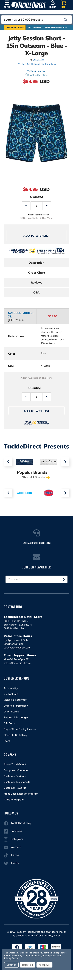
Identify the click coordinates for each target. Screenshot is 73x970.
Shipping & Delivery (15, 699)
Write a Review (36, 71)
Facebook (16, 831)
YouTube (16, 847)
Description (36, 262)
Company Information (16, 770)
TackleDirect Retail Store (23, 617)
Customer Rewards (15, 787)
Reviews (36, 282)
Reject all (27, 964)
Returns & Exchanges (16, 717)
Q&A (36, 292)
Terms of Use (35, 935)
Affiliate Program (14, 799)
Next (65, 461)
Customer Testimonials (17, 782)
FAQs (7, 740)
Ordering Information (16, 705)
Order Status (11, 711)
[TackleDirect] (28, 5)
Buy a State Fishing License (20, 729)
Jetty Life (38, 59)
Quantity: (36, 197)
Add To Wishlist (36, 235)
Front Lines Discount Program (21, 793)
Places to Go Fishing (15, 735)
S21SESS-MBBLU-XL (21, 314)
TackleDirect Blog (21, 823)
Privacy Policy (52, 935)
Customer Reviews (15, 776)
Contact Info (11, 694)
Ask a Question (38, 75)
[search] (65, 20)
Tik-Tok (15, 855)
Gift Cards (10, 723)
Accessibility (11, 688)
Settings (11, 964)
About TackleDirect (15, 764)
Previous (8, 461)
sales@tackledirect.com (17, 647)
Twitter (15, 863)
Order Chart (36, 272)
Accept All (44, 964)
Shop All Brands (34, 477)
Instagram (17, 839)
